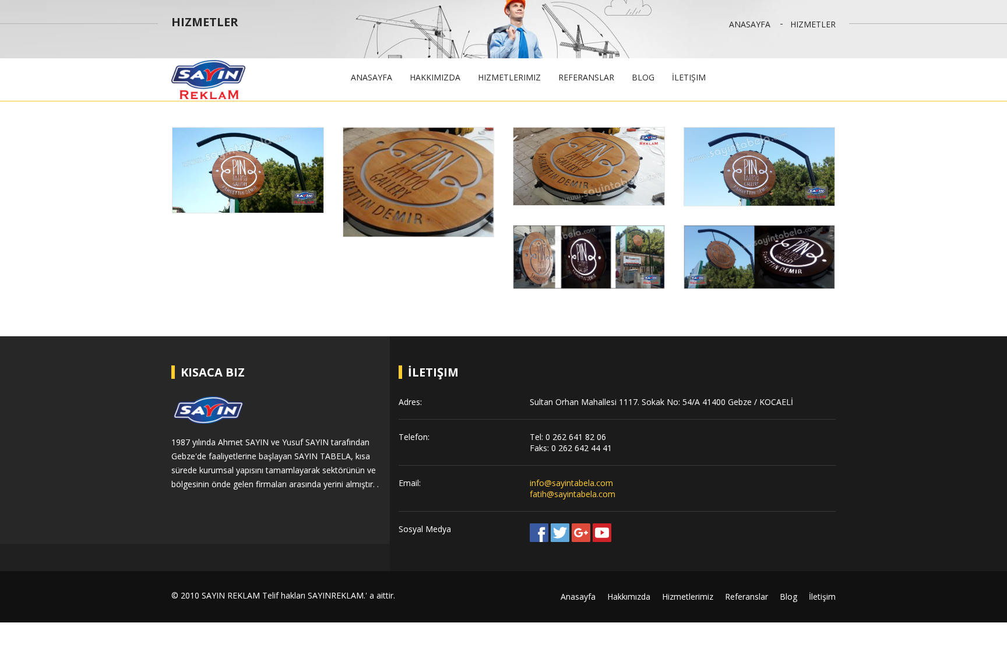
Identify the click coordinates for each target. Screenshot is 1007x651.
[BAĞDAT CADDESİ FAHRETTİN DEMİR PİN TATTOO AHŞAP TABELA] (759, 257)
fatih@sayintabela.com (572, 493)
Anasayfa (749, 24)
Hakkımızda (435, 77)
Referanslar (586, 77)
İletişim (689, 77)
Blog (643, 77)
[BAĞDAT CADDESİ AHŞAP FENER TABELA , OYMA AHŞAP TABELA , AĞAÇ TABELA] (418, 182)
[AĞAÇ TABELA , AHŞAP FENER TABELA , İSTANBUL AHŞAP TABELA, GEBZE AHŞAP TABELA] (588, 166)
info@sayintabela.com (571, 482)
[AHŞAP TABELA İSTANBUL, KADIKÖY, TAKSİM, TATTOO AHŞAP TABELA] (247, 170)
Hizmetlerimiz (509, 77)
